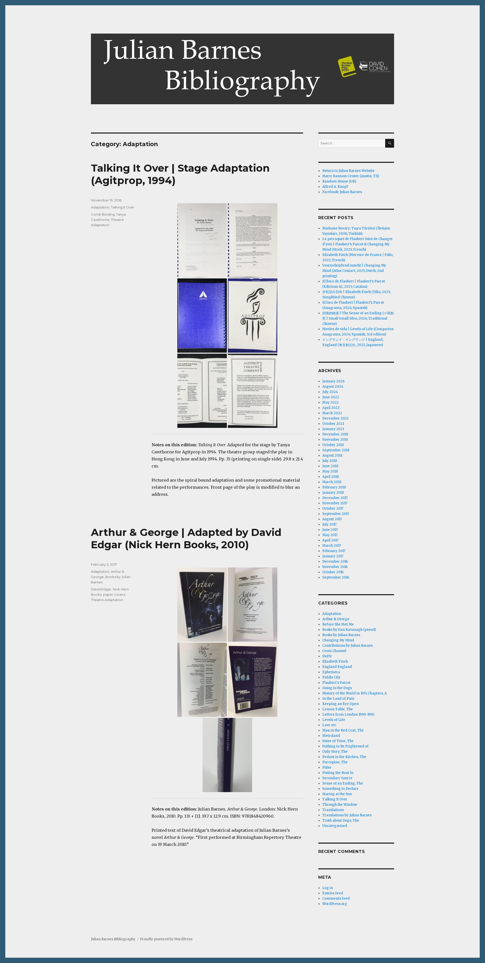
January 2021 (333, 429)
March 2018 (331, 482)
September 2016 (335, 577)
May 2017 (329, 535)
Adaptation (100, 207)
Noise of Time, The (338, 741)
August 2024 (332, 386)
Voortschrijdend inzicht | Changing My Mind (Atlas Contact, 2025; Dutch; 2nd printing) (354, 270)
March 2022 (332, 413)
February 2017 (333, 551)
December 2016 (335, 561)
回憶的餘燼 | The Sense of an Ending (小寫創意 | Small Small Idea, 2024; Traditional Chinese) (358, 318)
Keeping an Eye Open (340, 704)
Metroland (331, 736)
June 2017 (330, 530)
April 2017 (330, 540)
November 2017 (334, 503)
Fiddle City (331, 677)
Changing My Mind (338, 640)
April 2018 (330, 477)
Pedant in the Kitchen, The (344, 757)
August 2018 (332, 455)
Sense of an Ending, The (342, 783)
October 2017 (332, 508)
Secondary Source (337, 778)
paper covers (114, 594)
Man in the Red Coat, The (343, 730)
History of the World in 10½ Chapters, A (354, 693)
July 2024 (330, 392)
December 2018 (335, 434)
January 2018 (333, 492)
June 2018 (330, 466)
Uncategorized (334, 826)
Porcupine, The (335, 762)
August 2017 (332, 519)
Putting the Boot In (337, 773)
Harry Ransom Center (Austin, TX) (350, 176)
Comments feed (336, 898)
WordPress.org (334, 904)
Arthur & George (335, 619)
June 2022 (330, 397)
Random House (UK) (339, 181)
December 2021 (335, 418)
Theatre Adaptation (107, 600)
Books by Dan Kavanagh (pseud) (349, 630)
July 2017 (329, 524)
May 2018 (330, 471)
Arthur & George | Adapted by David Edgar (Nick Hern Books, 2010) (186, 538)
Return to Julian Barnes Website (348, 171)
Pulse (326, 767)
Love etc (329, 725)
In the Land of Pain (338, 698)
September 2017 (335, 514)
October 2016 (333, 572)
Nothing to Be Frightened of (345, 746)
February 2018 (334, 487)
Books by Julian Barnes (341, 635)
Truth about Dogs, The (340, 820)
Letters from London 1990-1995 (348, 714)
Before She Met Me (338, 624)
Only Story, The (335, 751)
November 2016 (335, 567)
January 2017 (332, 556)
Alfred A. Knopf (335, 187)
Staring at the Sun (337, 794)
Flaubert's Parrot (336, 683)
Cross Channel (334, 651)
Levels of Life (333, 720)
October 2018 (333, 445)
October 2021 (333, 424)
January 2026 (333, 381)
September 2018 (335, 450)
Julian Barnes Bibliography (113, 939)
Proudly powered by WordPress (166, 939)
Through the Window (339, 804)
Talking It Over (122, 207)
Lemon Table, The (337, 709)
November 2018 (335, 439)
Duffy (327, 656)
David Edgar (101, 589)
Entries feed (332, 893)
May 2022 (330, 402)
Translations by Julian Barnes (347, 815)
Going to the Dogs (337, 688)
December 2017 (335, 498)
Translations (333, 810)
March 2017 (331, 545)
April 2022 (331, 408)
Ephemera (331, 672)
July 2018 (329, 461)
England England (337, 667)
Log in (327, 888)
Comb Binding (103, 214)
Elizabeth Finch (335, 661)
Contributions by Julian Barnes (347, 645)
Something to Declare (340, 789)
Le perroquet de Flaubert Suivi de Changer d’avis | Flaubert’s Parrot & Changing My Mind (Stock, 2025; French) (357, 244)
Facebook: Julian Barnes (342, 192)
